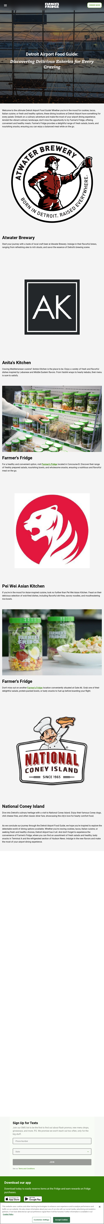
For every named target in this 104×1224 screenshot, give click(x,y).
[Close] (100, 1207)
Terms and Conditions (27, 1169)
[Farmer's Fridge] (52, 5)
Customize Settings (41, 1220)
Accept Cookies (61, 1220)
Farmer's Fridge (35, 687)
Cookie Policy (8, 1214)
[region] (52, 1213)
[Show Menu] (5, 5)
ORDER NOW (94, 5)
